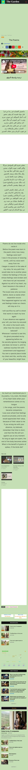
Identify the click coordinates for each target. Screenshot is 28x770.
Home (2, 35)
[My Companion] (4, 755)
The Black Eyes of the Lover (16, 633)
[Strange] (6, 476)
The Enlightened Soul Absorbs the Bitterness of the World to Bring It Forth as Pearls (18, 683)
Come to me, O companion (16, 626)
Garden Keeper (7, 43)
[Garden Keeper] (2, 43)
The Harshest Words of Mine (20, 617)
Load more (13, 703)
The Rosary (7, 616)
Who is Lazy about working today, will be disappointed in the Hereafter (17, 676)
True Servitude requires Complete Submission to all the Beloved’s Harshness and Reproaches (18, 690)
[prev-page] (2, 647)
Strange (3, 482)
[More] (22, 47)
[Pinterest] (13, 47)
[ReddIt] (19, 47)
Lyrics (6, 35)
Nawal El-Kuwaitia (13, 606)
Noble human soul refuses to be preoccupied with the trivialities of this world (18, 698)
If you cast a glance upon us (16, 640)
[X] (10, 47)
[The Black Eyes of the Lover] (5, 635)
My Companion (12, 753)
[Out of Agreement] (6, 460)
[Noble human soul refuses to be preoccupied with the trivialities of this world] (5, 698)
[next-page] (4, 647)
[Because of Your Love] (4, 762)
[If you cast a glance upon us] (5, 642)
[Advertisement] (14, 18)
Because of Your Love (14, 760)
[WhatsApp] (16, 47)
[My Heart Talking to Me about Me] (18, 460)
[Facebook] (7, 47)
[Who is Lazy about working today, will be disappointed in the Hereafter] (5, 676)
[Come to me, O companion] (5, 628)
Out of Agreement (5, 465)
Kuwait (7, 606)
